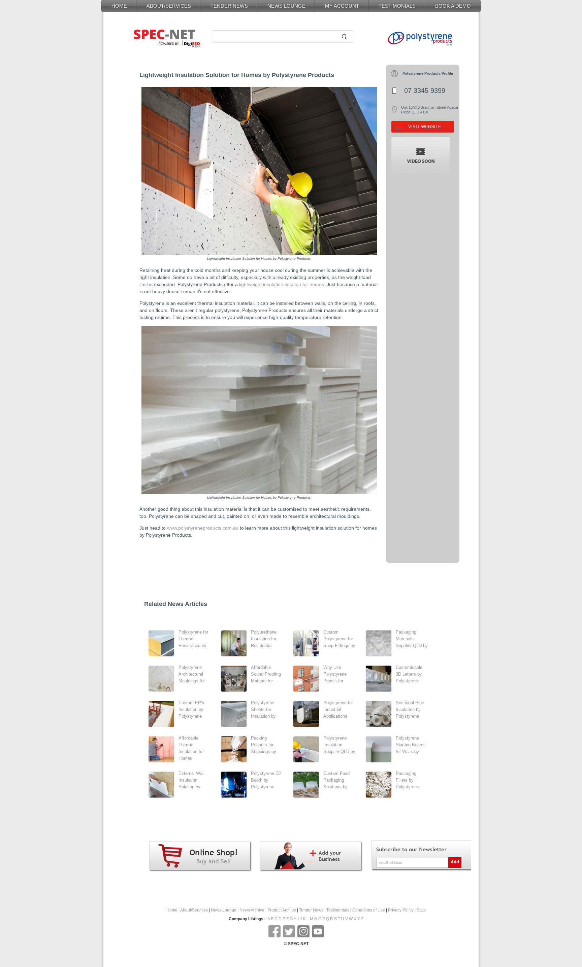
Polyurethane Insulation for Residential (264, 639)
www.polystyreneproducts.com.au (202, 528)
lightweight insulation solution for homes (281, 284)
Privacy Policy (401, 910)
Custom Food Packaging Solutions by (336, 780)
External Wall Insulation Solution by (191, 780)
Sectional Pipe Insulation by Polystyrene (410, 709)
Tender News (311, 910)
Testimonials (337, 910)
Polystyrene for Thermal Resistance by (193, 639)
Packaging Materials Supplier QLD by (412, 639)
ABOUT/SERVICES (169, 6)
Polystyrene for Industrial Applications (338, 709)
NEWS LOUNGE (286, 6)
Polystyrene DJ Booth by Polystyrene (266, 780)
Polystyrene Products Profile (427, 73)
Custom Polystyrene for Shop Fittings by (339, 639)
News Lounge (223, 910)
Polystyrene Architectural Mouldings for (192, 674)
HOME (119, 6)
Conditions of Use (368, 910)
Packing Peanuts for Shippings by (263, 745)
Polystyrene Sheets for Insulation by (263, 709)
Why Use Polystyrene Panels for (335, 674)
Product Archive (281, 910)
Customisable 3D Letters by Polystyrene (409, 674)
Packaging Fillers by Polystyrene (407, 780)
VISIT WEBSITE (424, 126)
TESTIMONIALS (397, 6)
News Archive (251, 910)
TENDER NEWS (229, 6)
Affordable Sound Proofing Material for (266, 674)
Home (171, 910)
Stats (421, 910)
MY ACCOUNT (342, 6)
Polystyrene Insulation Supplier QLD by (339, 745)
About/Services (194, 910)
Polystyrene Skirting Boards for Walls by (411, 745)
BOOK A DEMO (453, 6)
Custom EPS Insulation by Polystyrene (191, 709)
